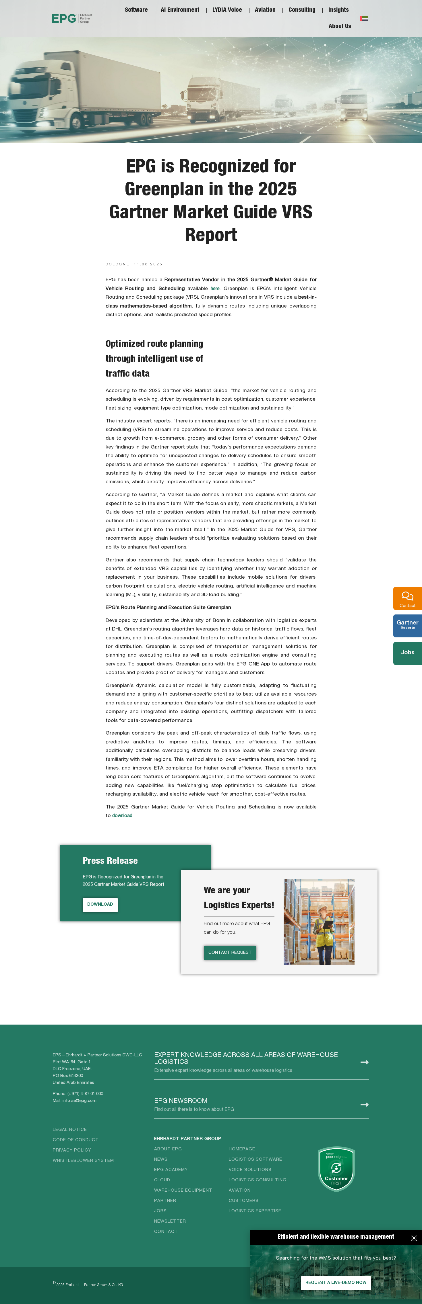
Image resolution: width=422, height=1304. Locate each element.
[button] (414, 1238)
